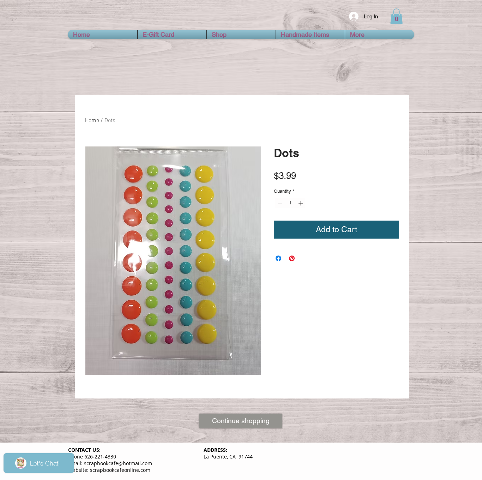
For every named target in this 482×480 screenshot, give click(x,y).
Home (92, 120)
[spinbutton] (290, 203)
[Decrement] (279, 203)
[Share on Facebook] (278, 258)
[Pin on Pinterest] (292, 258)
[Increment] (301, 203)
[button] (396, 16)
